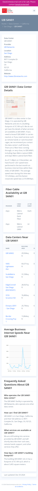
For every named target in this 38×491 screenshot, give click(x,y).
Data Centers (14, 24)
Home (4, 24)
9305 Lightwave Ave (10, 266)
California (25, 24)
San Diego (8, 26)
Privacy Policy (26, 484)
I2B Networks (9, 47)
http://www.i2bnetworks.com (15, 76)
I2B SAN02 (10, 253)
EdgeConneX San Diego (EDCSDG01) (11, 287)
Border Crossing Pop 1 (11, 319)
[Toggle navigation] (34, 10)
